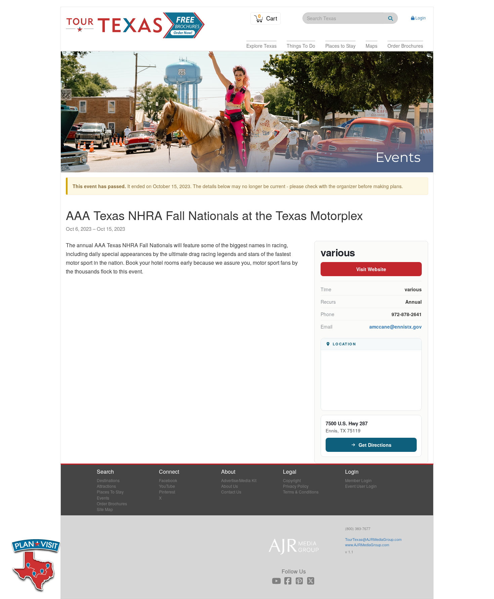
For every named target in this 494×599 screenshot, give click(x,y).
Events (103, 498)
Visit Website (371, 269)
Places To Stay (110, 492)
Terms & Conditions (301, 492)
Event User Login (361, 486)
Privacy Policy (295, 486)
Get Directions (375, 444)
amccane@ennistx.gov (395, 326)
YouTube (167, 486)
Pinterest (167, 492)
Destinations (108, 480)
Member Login (358, 480)
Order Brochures (112, 503)
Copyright (292, 480)
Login (420, 17)
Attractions (106, 486)
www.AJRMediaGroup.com (367, 544)
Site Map (105, 509)
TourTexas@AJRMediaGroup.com (373, 539)
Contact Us (231, 492)
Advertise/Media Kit (238, 480)
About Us (229, 486)
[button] (261, 46)
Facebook (168, 480)
